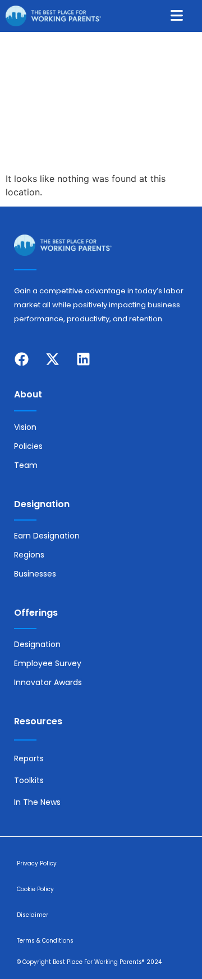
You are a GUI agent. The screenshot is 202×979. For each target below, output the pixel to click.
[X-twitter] (52, 359)
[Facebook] (21, 359)
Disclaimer (32, 915)
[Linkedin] (83, 359)
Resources (38, 721)
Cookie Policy (35, 889)
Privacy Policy (37, 863)
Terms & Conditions (45, 940)
